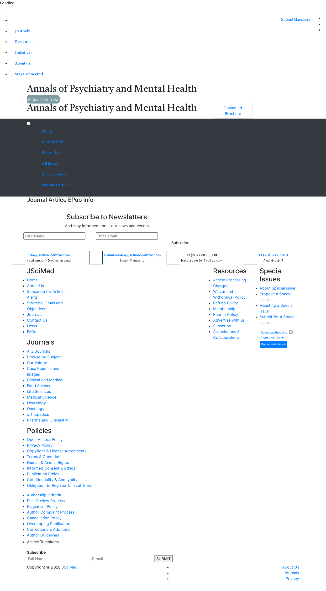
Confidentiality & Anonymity (52, 479)
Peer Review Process (46, 500)
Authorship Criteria (44, 494)
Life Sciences (39, 391)
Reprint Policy (225, 314)
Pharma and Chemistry (47, 420)
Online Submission (273, 344)
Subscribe (180, 242)
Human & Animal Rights (48, 462)
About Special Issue (277, 288)
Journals (22, 31)
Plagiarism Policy (42, 506)
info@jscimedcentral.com (49, 255)
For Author (51, 153)
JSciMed (69, 567)
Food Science (39, 385)
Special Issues (54, 174)
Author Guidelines (43, 535)
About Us (35, 285)
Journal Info (52, 142)
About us (22, 64)
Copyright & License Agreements (56, 451)
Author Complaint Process (50, 512)
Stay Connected (29, 74)
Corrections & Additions (48, 529)
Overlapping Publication (48, 523)
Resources (24, 42)
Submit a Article (55, 185)
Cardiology (37, 362)
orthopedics (38, 414)
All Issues (50, 164)
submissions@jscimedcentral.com (132, 255)
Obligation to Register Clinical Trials (59, 485)
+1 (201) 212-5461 (273, 255)
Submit (163, 558)
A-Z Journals (38, 351)
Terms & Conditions (44, 456)
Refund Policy (225, 303)
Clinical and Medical (45, 380)
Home (47, 131)
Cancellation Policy (44, 517)
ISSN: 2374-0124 (43, 100)
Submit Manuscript (296, 19)
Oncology (35, 408)
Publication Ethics (43, 473)
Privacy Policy (40, 445)
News (32, 325)
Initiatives (23, 53)
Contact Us (37, 320)
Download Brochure (274, 332)
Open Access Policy (45, 439)
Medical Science (41, 397)
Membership (224, 308)
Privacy (292, 578)
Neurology (36, 402)
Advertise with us (229, 320)
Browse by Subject (44, 357)
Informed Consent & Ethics (51, 468)
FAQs (31, 331)
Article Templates (43, 541)
